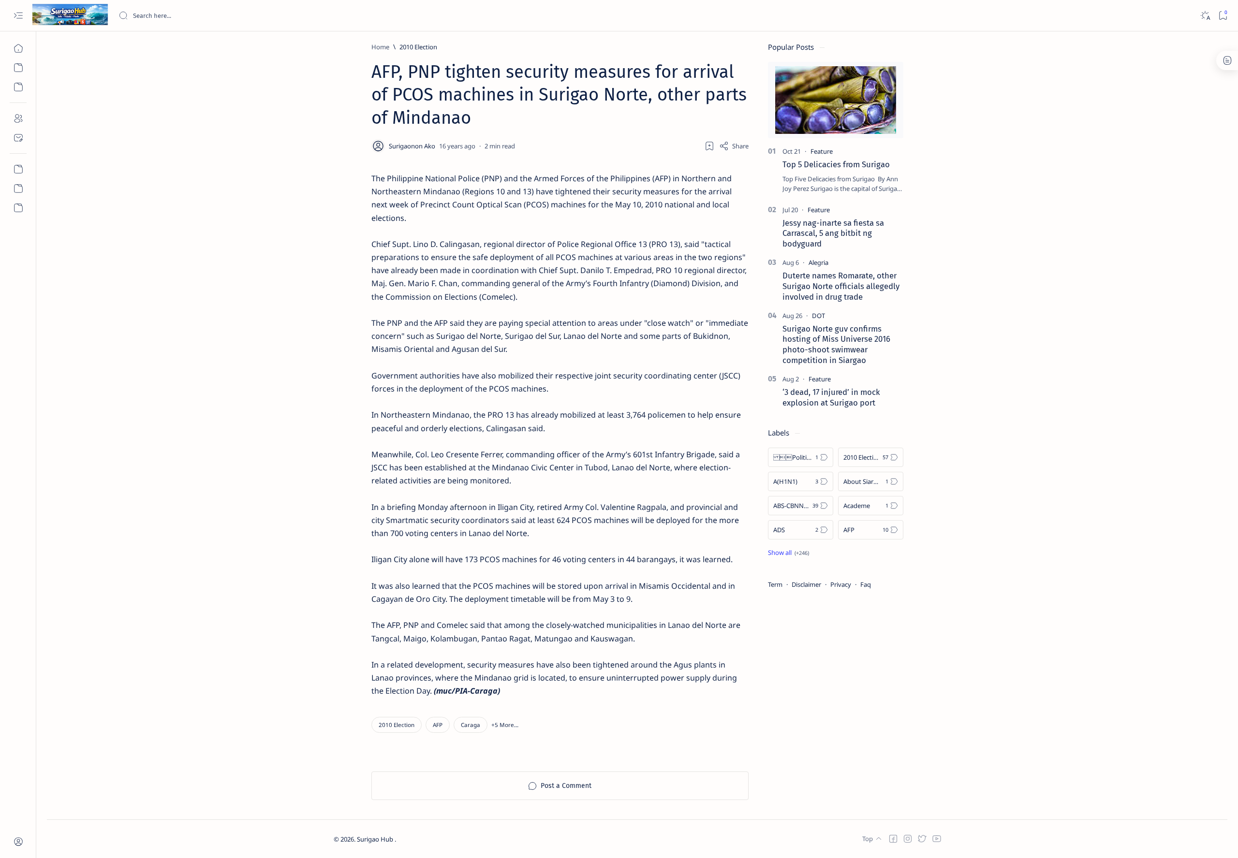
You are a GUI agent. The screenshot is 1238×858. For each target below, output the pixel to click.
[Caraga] (470, 725)
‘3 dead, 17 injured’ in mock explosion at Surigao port (831, 397)
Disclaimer (806, 584)
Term (775, 584)
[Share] (734, 146)
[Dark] (1204, 15)
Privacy (840, 584)
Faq (865, 584)
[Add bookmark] (709, 146)
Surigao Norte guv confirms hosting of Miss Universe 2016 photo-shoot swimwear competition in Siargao (836, 344)
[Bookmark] (1222, 15)
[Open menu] (18, 15)
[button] (504, 724)
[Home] (18, 48)
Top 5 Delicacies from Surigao (836, 164)
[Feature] (822, 151)
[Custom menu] (18, 169)
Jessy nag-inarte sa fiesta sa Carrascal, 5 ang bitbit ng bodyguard (833, 233)
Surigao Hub (376, 839)
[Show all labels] (788, 552)
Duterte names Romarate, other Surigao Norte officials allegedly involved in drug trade (840, 286)
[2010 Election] (396, 725)
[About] (18, 118)
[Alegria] (818, 262)
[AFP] (438, 725)
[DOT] (818, 315)
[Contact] (18, 137)
